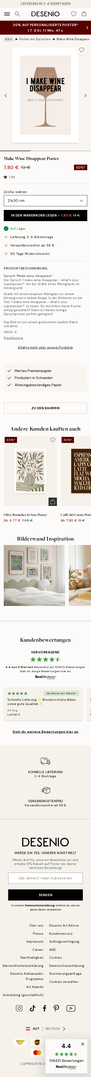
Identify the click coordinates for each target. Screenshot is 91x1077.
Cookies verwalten (63, 982)
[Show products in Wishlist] (74, 14)
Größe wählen (15, 192)
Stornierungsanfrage (65, 974)
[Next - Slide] (85, 95)
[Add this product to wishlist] (81, 49)
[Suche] (17, 14)
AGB (52, 950)
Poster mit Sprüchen (35, 39)
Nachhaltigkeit (32, 958)
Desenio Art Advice (64, 925)
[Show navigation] (7, 14)
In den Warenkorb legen (45, 215)
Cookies (55, 958)
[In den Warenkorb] (53, 502)
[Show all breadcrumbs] (9, 39)
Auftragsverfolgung (64, 942)
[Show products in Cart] (84, 14)
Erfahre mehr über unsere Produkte (45, 347)
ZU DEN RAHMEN (46, 408)
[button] (66, 1056)
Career (37, 950)
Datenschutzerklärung (40, 905)
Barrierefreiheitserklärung (23, 966)
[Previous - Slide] (5, 95)
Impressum (35, 942)
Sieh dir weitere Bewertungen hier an (45, 732)
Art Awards (34, 987)
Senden (45, 895)
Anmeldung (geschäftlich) (23, 995)
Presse (38, 934)
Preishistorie (13, 338)
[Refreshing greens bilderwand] (34, 575)
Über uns (36, 925)
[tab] (15, 149)
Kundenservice (61, 934)
